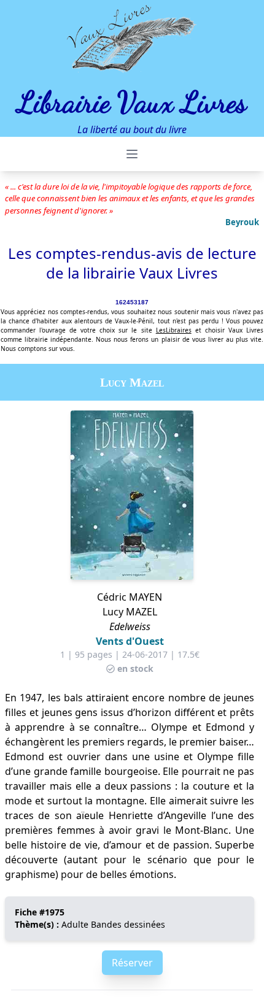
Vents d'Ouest (130, 641)
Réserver (132, 962)
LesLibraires (174, 330)
